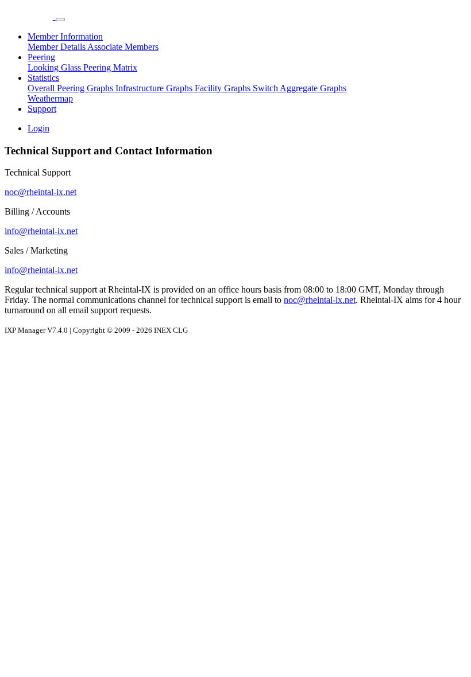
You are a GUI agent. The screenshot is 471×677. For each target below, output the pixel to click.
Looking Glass (55, 67)
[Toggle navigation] (60, 19)
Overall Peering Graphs (71, 88)
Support (42, 109)
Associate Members (123, 47)
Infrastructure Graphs (155, 88)
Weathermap (50, 98)
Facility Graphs (224, 88)
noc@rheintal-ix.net (40, 192)
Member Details (57, 47)
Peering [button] (41, 57)
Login (38, 128)
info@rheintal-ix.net (41, 231)
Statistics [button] (43, 78)
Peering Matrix (110, 67)
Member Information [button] (65, 36)
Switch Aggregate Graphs (299, 88)
